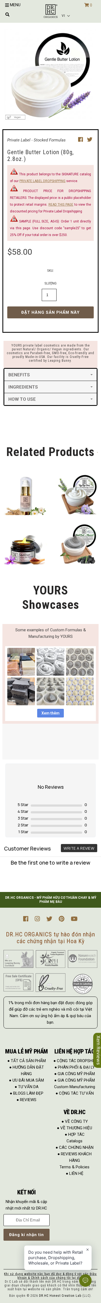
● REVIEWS (26, 1099)
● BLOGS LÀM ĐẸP (26, 1093)
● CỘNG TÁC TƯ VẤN (74, 1093)
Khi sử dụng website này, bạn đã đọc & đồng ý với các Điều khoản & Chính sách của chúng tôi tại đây (50, 1276)
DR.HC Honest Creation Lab (60, 1296)
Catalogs (74, 1141)
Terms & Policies (74, 1167)
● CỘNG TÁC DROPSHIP (74, 1060)
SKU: (50, 271)
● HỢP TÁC (75, 1134)
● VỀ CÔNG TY (74, 1121)
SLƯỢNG (50, 283)
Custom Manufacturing (74, 1086)
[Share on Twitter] (89, 139)
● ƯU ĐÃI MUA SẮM (26, 1080)
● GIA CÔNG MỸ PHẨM (74, 1073)
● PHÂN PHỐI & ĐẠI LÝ (74, 1067)
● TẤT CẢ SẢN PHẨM (26, 1060)
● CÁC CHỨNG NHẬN (74, 1147)
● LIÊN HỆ (74, 1173)
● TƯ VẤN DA (27, 1086)
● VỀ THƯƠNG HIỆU (74, 1128)
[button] (66, 16)
